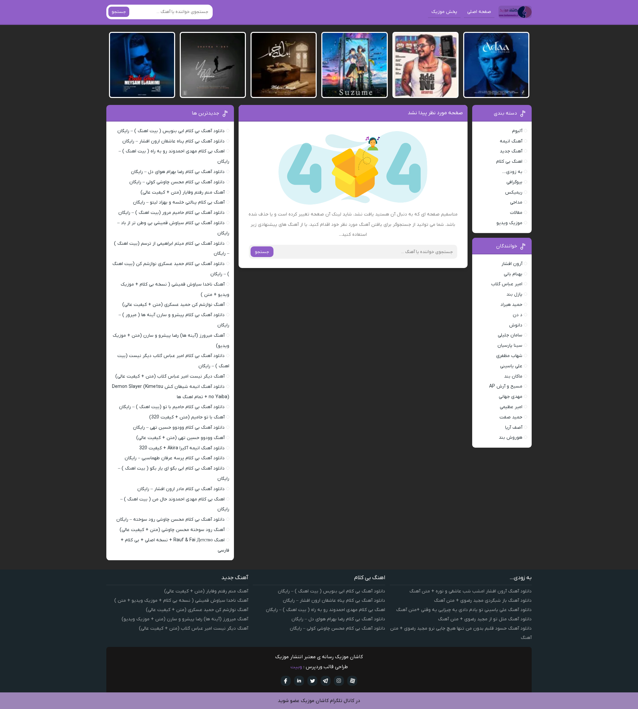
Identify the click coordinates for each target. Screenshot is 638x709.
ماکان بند (513, 376)
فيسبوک (286, 681)
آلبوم (517, 131)
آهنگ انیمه (511, 141)
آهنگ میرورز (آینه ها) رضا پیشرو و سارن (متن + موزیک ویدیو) (185, 619)
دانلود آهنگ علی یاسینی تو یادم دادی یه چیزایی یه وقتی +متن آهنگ (464, 610)
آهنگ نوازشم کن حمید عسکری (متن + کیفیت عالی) (173, 305)
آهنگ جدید (511, 151)
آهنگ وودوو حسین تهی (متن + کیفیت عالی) (180, 438)
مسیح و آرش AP (505, 386)
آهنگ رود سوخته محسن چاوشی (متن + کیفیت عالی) (172, 530)
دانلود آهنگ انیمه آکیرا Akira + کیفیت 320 (182, 448)
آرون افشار (511, 264)
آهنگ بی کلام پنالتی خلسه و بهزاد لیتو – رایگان (179, 202)
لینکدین (299, 681)
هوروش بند (510, 437)
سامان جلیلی (510, 335)
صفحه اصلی (479, 12)
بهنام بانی (513, 274)
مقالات (516, 213)
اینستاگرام (339, 681)
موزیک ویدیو (509, 223)
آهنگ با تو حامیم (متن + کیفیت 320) (187, 417)
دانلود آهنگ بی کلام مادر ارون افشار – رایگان (181, 489)
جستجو (119, 12)
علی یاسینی (511, 366)
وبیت (296, 667)
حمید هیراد (511, 305)
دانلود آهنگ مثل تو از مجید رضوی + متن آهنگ (485, 619)
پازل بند (514, 294)
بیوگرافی (514, 182)
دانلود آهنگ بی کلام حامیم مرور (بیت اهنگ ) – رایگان (171, 213)
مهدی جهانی (510, 397)
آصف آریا (513, 427)
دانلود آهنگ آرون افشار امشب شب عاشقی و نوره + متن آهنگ (470, 591)
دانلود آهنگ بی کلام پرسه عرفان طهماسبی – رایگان (175, 458)
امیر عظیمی (511, 407)
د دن (517, 315)
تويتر (312, 681)
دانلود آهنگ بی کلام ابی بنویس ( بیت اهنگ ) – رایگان (171, 131)
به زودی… (512, 172)
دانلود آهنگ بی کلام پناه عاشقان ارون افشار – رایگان (173, 141)
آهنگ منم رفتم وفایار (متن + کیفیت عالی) (183, 192)
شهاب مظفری (509, 356)
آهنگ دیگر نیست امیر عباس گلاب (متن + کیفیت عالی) (170, 376)
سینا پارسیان (509, 345)
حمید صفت (510, 417)
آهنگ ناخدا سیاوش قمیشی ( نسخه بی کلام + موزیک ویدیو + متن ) (181, 600)
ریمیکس (513, 192)
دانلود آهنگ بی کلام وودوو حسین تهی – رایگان (179, 427)
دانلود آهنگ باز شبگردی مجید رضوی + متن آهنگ (483, 600)
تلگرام (326, 681)
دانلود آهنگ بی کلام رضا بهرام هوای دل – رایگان (178, 172)
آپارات (352, 681)
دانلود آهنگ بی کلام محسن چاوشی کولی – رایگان (177, 182)
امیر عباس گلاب (506, 284)
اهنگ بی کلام (509, 161)
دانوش (515, 325)
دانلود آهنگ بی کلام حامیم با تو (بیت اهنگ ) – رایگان (172, 407)
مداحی (516, 202)
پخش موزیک (444, 12)
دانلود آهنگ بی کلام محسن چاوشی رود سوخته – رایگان (170, 519)
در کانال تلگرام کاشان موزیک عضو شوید (319, 700)
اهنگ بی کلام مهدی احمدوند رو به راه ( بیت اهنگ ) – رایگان (325, 610)
